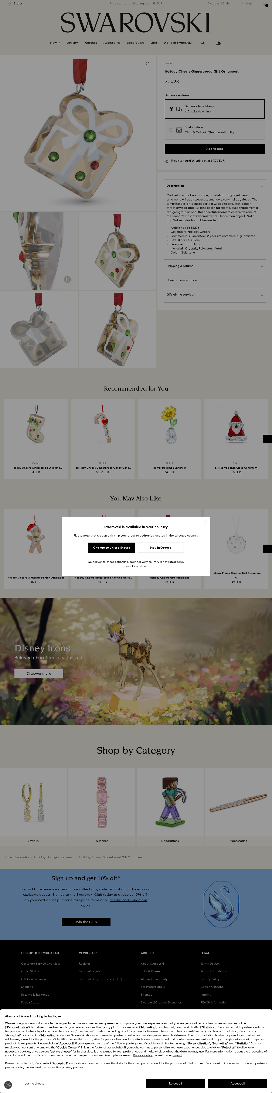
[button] (205, 521)
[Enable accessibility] (8, 1085)
